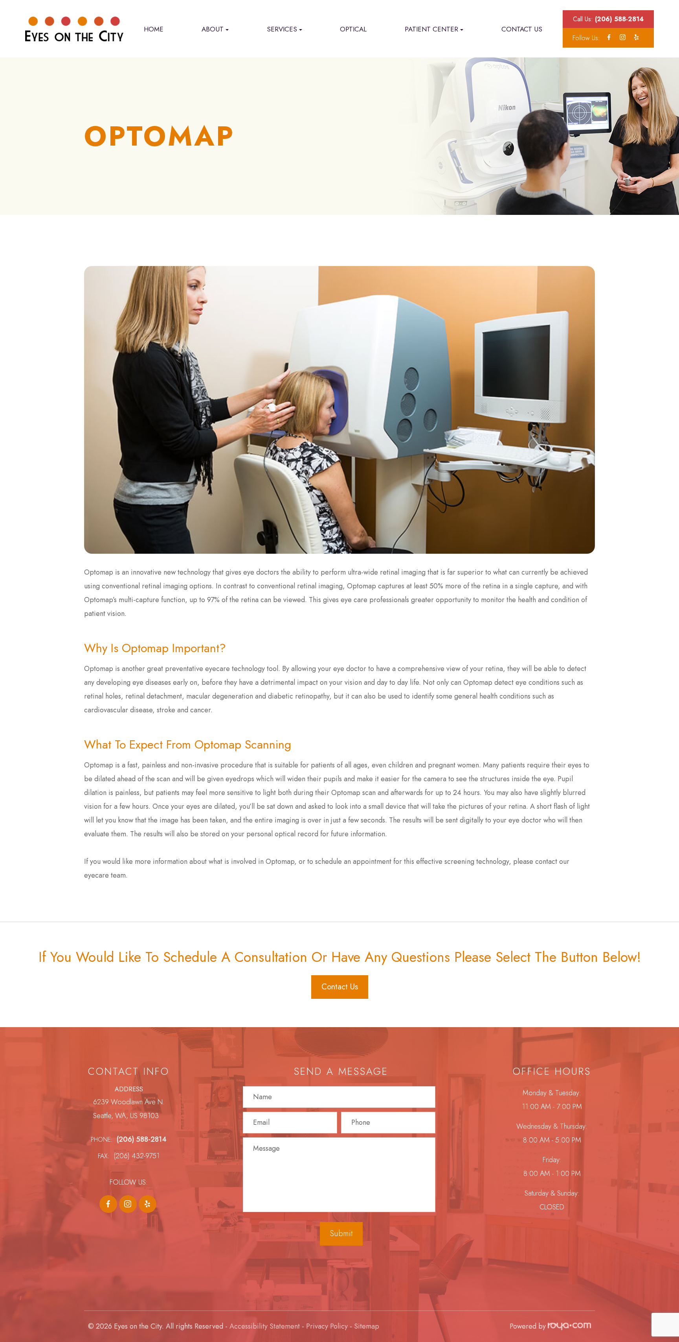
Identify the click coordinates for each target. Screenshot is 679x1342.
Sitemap (366, 1326)
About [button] (213, 29)
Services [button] (282, 29)
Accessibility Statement (264, 1326)
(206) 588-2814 (142, 1139)
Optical (353, 29)
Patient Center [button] (431, 29)
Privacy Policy (327, 1326)
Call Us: (608, 19)
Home (153, 29)
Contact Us (521, 29)
